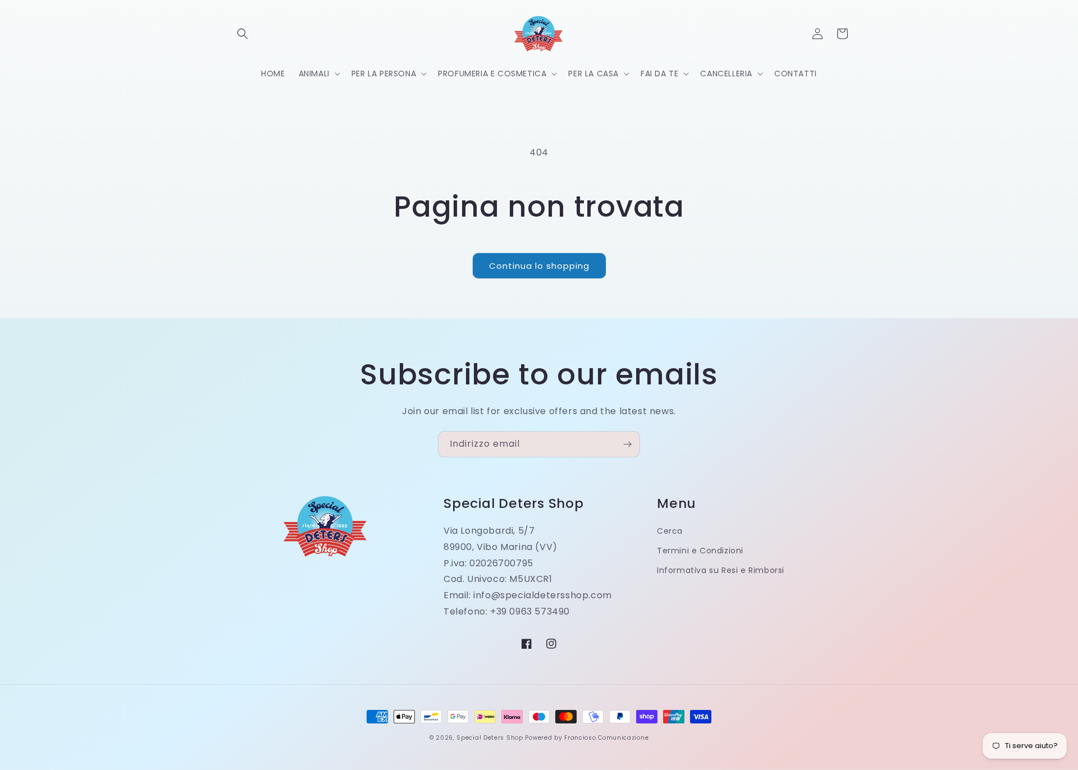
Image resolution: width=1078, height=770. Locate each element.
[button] (242, 33)
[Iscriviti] (627, 444)
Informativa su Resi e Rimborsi (720, 570)
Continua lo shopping (539, 266)
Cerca (670, 531)
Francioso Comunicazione (606, 738)
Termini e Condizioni (700, 550)
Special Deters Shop (489, 738)
